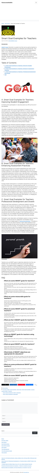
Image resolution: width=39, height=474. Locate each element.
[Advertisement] (19, 13)
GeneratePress (26, 472)
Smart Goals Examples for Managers (10, 394)
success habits (5, 391)
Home (3, 23)
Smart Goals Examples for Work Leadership (12, 392)
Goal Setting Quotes (6, 445)
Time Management (5, 449)
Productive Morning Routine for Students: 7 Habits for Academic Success (16, 465)
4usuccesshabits (7, 2)
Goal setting (7, 23)
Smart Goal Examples (26, 389)
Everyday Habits (6, 389)
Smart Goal (19, 389)
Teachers (10, 391)
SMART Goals (5, 47)
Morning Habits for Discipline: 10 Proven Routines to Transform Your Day (16, 467)
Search (3, 430)
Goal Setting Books (5, 444)
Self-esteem (4, 447)
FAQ (5, 74)
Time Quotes (4, 452)
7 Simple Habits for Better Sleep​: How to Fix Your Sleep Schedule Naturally (17, 464)
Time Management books (7, 450)
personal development (25, 221)
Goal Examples (13, 389)
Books (3, 438)
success (32, 389)
